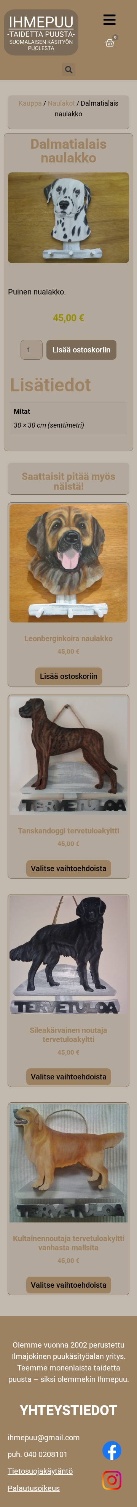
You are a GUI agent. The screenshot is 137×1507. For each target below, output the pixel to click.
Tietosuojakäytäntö (40, 1471)
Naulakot (61, 103)
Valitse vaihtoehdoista (69, 868)
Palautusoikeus (34, 1488)
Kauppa (30, 103)
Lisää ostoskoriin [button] (68, 676)
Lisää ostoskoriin (81, 349)
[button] (68, 69)
